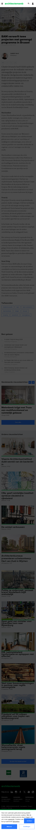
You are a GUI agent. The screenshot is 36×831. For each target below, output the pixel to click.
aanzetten (16, 821)
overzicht (11, 819)
